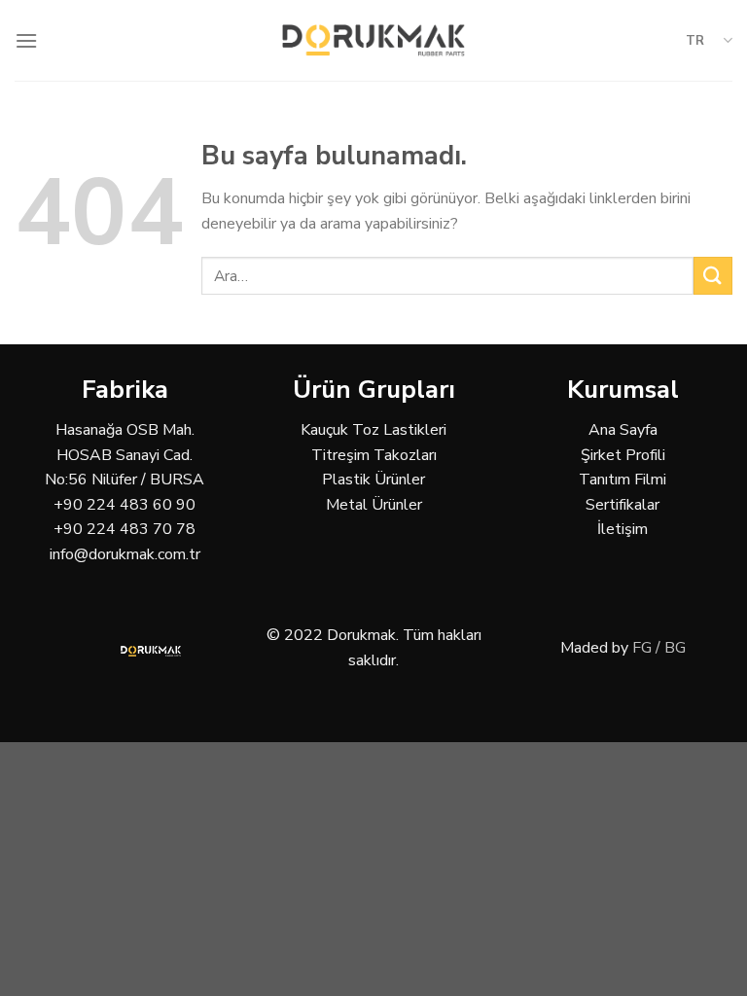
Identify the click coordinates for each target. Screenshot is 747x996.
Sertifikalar (622, 505)
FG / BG (659, 647)
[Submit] (713, 276)
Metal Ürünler (374, 505)
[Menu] (26, 40)
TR (695, 41)
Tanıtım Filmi (622, 479)
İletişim (622, 529)
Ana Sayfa (623, 430)
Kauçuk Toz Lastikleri (373, 430)
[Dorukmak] (374, 40)
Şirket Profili (623, 455)
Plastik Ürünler (373, 479)
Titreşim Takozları (374, 455)
